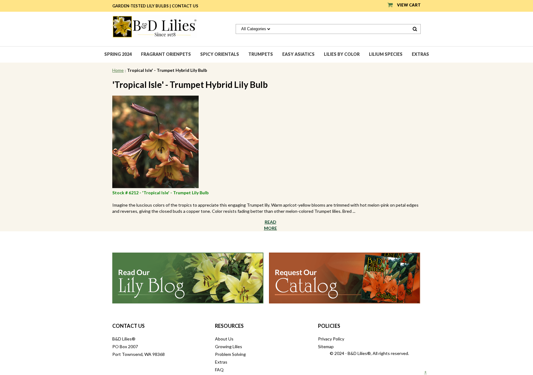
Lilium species (386, 54)
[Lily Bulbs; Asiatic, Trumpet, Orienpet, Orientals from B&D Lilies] (154, 26)
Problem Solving (230, 354)
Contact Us (185, 5)
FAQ (219, 369)
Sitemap (326, 346)
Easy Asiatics (298, 54)
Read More (270, 225)
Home (118, 70)
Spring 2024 (118, 54)
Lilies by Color (342, 54)
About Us (224, 338)
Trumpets (260, 54)
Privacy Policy (331, 338)
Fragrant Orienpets (166, 54)
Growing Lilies (228, 346)
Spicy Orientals (219, 54)
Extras (420, 54)
